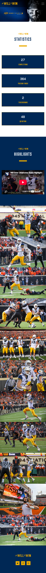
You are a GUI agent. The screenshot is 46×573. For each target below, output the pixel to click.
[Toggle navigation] (43, 4)
